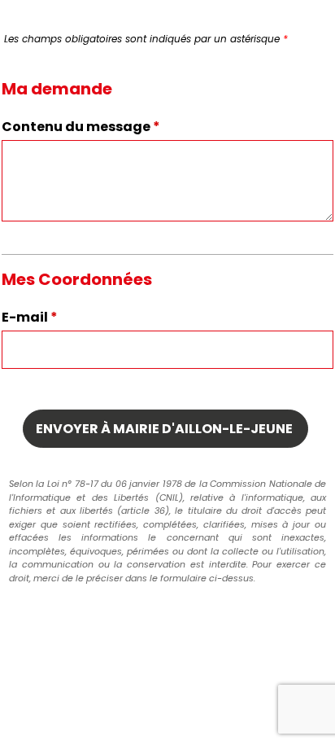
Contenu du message (81, 126)
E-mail (30, 317)
